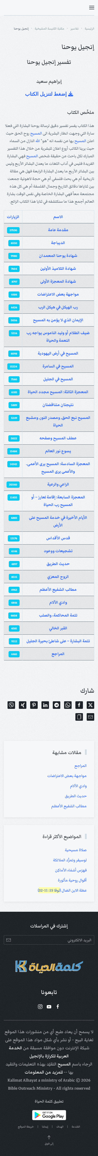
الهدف (60, 1126)
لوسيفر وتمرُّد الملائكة (70, 860)
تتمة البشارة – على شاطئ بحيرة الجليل (58, 641)
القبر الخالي (58, 628)
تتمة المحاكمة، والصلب (58, 615)
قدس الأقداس (58, 538)
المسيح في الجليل (58, 379)
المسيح (36, 133)
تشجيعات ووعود (58, 551)
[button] (91, 7)
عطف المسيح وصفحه (58, 438)
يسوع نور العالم (58, 451)
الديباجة (58, 243)
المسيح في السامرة (58, 366)
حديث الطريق (58, 564)
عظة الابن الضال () (62, 890)
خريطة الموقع (26, 1126)
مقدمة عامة (58, 230)
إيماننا (45, 1126)
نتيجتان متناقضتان (58, 405)
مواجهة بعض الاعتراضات (58, 294)
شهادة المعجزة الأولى (58, 281)
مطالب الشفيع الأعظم (58, 589)
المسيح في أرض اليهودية (58, 353)
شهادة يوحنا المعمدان (58, 256)
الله (37, 141)
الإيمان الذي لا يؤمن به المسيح (58, 320)
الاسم (58, 217)
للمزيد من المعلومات (44, 1072)
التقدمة (76, 1126)
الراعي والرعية (58, 484)
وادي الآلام (58, 602)
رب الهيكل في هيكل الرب (58, 307)
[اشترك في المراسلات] (8, 940)
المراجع (58, 654)
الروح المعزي (58, 577)
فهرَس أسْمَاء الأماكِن (71, 870)
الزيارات (13, 217)
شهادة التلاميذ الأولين (58, 268)
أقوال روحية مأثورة (72, 880)
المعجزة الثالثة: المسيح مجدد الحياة (58, 392)
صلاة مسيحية (76, 850)
